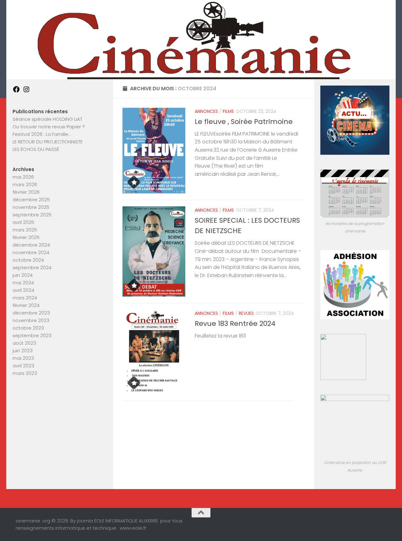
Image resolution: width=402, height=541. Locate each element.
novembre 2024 (31, 252)
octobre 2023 (28, 328)
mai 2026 (23, 177)
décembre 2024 (31, 245)
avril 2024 (23, 290)
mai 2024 (23, 282)
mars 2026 (25, 184)
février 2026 (26, 192)
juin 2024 (23, 275)
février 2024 (26, 305)
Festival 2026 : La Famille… (42, 134)
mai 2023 (23, 358)
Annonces (206, 111)
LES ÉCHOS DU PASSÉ (36, 149)
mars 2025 (25, 229)
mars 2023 (25, 373)
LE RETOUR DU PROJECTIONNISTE (48, 141)
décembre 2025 (31, 199)
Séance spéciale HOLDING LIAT (47, 119)
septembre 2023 (32, 335)
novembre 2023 (31, 320)
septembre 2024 (32, 267)
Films (228, 111)
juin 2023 (23, 350)
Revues (246, 313)
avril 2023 (23, 365)
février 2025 (26, 237)
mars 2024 (25, 297)
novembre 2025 (31, 207)
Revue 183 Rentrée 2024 (235, 323)
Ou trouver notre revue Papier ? (49, 126)
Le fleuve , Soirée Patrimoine (244, 121)
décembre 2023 (31, 313)
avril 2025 (23, 222)
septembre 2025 (32, 214)
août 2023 (24, 343)
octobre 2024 (28, 260)
